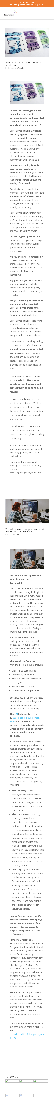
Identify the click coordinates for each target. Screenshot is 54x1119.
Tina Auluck (13, 534)
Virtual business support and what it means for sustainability (25, 530)
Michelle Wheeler (16, 67)
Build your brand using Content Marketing (23, 64)
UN (16, 714)
